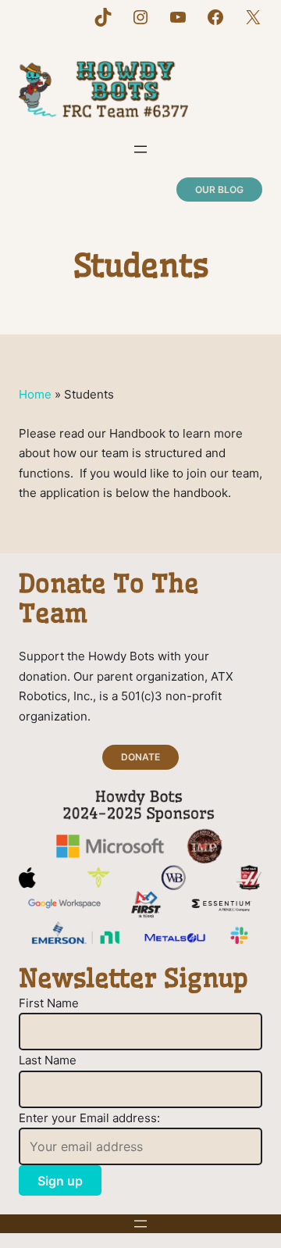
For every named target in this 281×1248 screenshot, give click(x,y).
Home (35, 394)
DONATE (140, 757)
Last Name (47, 1060)
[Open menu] (140, 149)
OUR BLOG (219, 189)
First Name (49, 1003)
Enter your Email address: (89, 1117)
